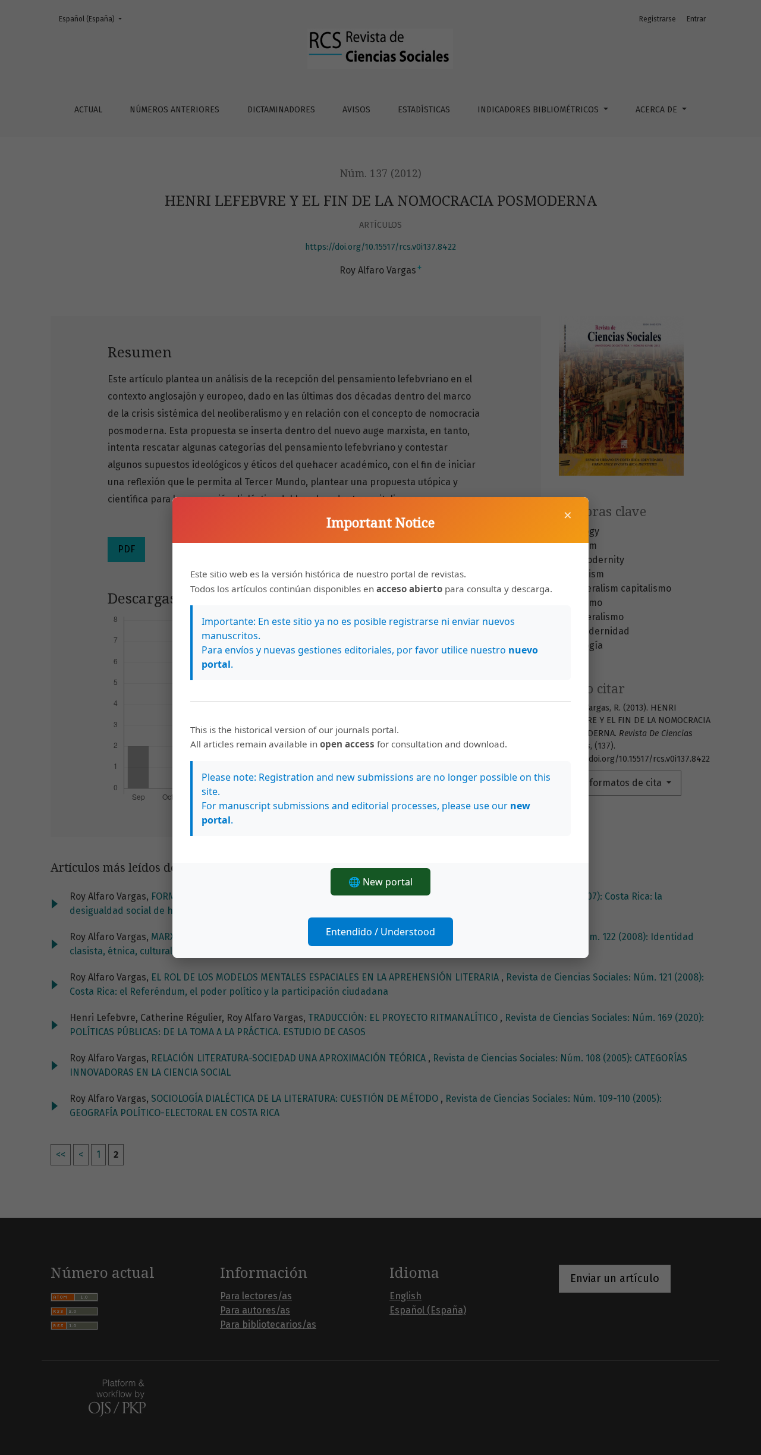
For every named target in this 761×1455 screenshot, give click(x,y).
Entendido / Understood (380, 931)
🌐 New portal (380, 881)
